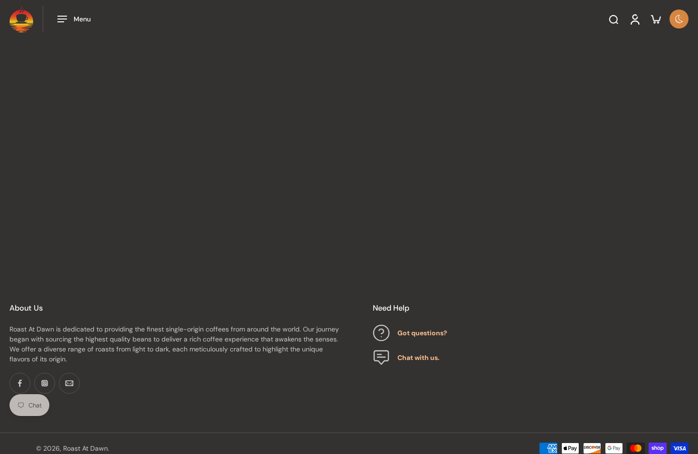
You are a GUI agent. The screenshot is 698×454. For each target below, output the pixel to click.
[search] (613, 18)
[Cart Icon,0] (655, 19)
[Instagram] (44, 383)
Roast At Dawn (85, 448)
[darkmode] (679, 18)
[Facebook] (19, 383)
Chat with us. (418, 357)
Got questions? (422, 332)
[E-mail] (69, 383)
